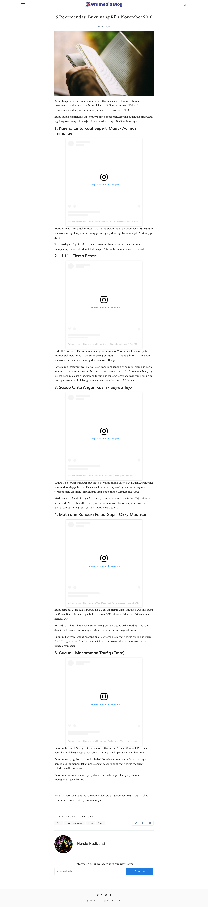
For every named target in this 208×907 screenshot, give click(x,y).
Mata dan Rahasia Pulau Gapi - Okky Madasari (103, 514)
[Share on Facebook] (142, 823)
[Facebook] (102, 894)
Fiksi (58, 823)
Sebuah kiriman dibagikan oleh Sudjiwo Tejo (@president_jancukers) (98, 476)
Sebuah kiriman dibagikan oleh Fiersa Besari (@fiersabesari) (95, 344)
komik (90, 823)
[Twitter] (97, 894)
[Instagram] (106, 894)
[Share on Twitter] (135, 823)
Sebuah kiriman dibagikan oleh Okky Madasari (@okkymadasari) (97, 603)
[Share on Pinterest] (149, 823)
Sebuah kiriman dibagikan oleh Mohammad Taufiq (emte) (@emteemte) (100, 741)
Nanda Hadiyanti (91, 843)
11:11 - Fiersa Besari (78, 256)
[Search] (185, 4)
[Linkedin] (110, 894)
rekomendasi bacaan (74, 823)
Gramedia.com (63, 800)
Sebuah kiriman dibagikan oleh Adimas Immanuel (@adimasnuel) (97, 222)
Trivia (100, 823)
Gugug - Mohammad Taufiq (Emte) (92, 653)
